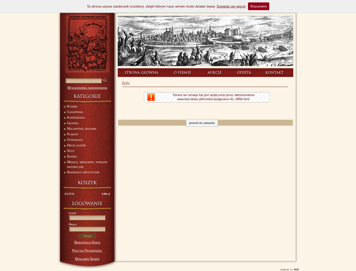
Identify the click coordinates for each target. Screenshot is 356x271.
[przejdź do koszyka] (87, 182)
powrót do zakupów (202, 122)
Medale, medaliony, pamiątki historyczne (87, 164)
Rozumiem (258, 6)
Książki (72, 106)
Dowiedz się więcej (231, 6)
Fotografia (75, 140)
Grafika (72, 123)
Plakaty (72, 134)
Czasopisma (75, 112)
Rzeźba (72, 156)
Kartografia (76, 117)
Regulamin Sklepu (87, 259)
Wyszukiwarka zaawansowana (87, 88)
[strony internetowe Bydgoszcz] (178, 269)
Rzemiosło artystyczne (83, 172)
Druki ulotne (76, 145)
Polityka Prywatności (87, 250)
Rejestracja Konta (87, 242)
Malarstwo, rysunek (81, 128)
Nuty (70, 151)
